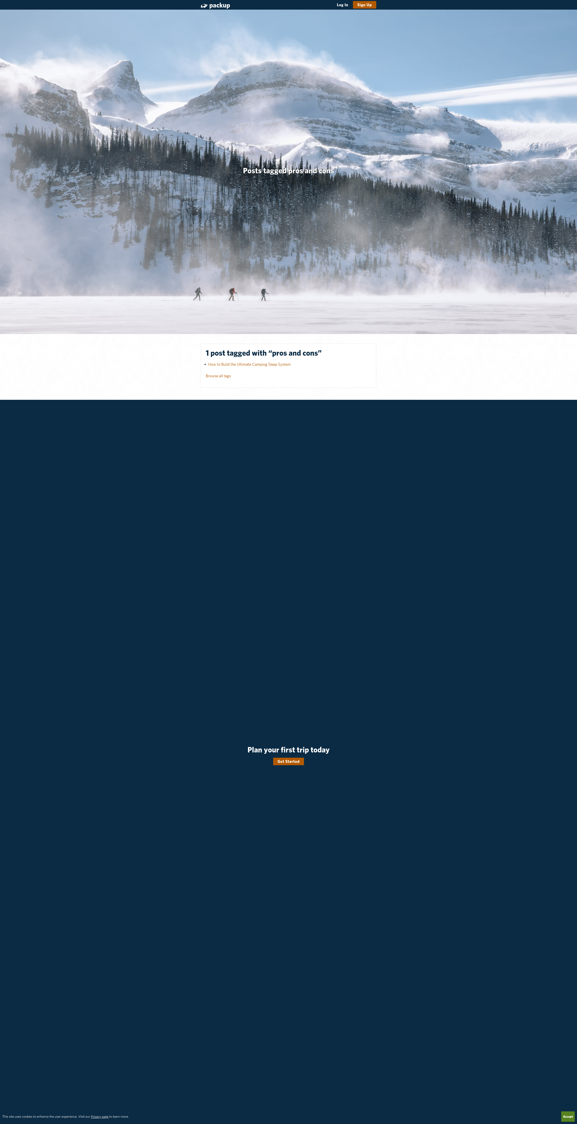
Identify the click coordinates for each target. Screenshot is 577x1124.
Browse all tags (218, 375)
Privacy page (99, 1116)
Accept (568, 1116)
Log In (342, 4)
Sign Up (364, 4)
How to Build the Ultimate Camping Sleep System (249, 364)
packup (219, 5)
